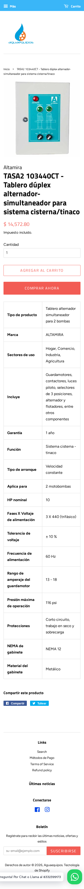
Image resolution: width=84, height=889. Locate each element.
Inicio (7, 69)
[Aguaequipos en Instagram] (47, 810)
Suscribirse (64, 851)
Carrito (75, 6)
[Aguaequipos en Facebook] (37, 810)
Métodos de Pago (42, 758)
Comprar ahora (42, 288)
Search (42, 751)
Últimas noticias (42, 783)
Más (12, 6)
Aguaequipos (53, 865)
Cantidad (11, 244)
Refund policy (42, 770)
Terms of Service (42, 764)
